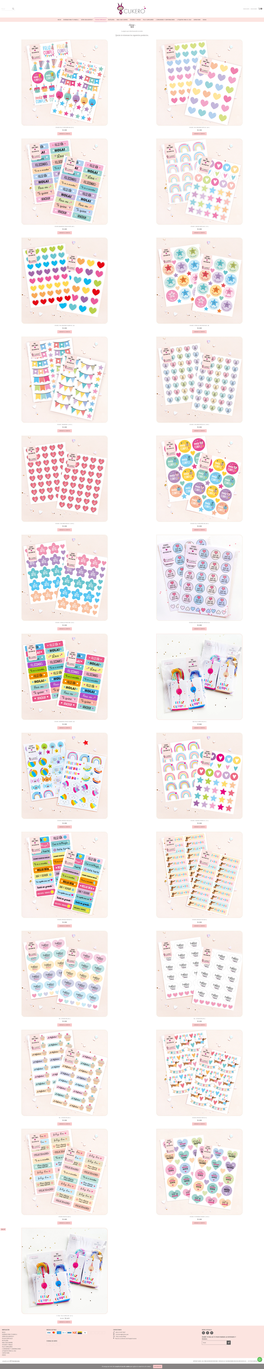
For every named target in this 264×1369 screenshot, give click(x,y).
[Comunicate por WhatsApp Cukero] (259, 1359)
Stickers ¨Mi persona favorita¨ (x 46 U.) (199, 1216)
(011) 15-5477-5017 (120, 1332)
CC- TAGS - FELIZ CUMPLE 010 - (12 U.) (65, 1315)
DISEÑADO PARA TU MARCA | (71, 19)
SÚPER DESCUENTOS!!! (87, 19)
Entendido (157, 1366)
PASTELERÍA (111, 19)
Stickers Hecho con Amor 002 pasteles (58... (199, 622)
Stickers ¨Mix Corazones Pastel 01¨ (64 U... (199, 127)
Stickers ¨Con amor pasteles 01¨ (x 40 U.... (199, 424)
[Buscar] (13, 9)
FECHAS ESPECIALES (100, 19)
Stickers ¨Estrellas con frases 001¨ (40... (199, 325)
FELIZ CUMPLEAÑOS (148, 19)
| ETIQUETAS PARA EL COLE (184, 19)
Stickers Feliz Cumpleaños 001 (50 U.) (64, 127)
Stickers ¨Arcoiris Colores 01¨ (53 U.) (199, 820)
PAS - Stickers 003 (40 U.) (64, 1117)
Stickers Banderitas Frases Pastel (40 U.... (65, 226)
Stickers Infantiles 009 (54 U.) (199, 1117)
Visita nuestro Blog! (121, 1336)
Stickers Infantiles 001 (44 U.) (64, 820)
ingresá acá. (243, 1361)
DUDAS (204, 19)
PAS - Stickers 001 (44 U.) (64, 1018)
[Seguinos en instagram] (203, 1332)
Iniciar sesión (254, 9)
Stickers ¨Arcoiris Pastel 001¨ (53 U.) (199, 226)
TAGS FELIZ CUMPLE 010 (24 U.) (199, 721)
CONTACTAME (197, 19)
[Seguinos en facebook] (207, 1332)
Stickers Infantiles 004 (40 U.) (64, 919)
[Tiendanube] (11, 1361)
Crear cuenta (246, 9)
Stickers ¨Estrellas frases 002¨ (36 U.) (64, 622)
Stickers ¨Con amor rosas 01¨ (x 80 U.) (64, 523)
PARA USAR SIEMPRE (122, 19)
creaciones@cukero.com (122, 1334)
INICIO (59, 19)
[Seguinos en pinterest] (211, 1332)
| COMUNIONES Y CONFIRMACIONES (165, 19)
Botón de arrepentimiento (255, 1361)
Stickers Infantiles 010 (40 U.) (199, 919)
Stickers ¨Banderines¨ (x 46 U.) (64, 424)
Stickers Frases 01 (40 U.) (64, 1216)
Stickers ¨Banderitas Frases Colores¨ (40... (64, 721)
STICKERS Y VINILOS (135, 19)
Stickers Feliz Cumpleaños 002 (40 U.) (199, 523)
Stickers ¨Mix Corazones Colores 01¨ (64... (65, 325)
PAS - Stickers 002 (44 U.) (199, 1018)
